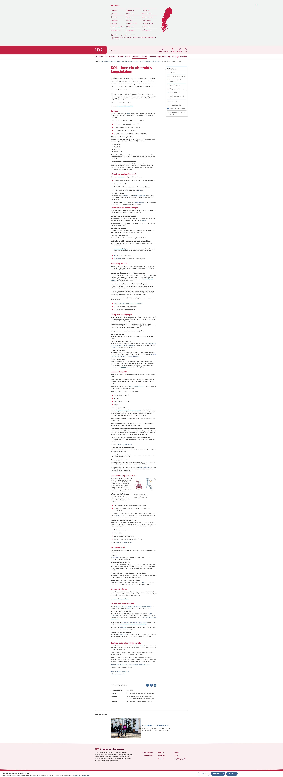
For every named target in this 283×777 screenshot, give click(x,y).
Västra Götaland (148, 23)
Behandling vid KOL (175, 85)
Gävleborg (115, 20)
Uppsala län (131, 30)
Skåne (130, 20)
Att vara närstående (175, 105)
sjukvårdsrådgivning (138, 202)
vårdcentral (121, 177)
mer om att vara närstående (121, 599)
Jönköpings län (116, 30)
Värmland (146, 10)
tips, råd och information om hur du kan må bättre (128, 303)
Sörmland (131, 27)
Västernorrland (148, 17)
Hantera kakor (204, 773)
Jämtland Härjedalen (118, 27)
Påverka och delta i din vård (177, 109)
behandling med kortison (125, 444)
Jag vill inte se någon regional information (123, 35)
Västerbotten (147, 13)
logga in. (140, 190)
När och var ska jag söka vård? (178, 76)
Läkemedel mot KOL (175, 92)
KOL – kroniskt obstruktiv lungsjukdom (171, 61)
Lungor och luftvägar (123, 61)
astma (128, 114)
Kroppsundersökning (120, 249)
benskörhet (115, 347)
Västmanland (147, 20)
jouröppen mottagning (139, 195)
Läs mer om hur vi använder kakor (81, 775)
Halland (114, 23)
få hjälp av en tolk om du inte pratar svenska (134, 622)
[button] (155, 685)
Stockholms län (132, 23)
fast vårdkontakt (122, 634)
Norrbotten (131, 17)
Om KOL (157, 61)
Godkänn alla (232, 773)
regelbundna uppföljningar (135, 386)
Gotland (114, 17)
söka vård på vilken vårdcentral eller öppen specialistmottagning (133, 606)
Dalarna (114, 13)
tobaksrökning (115, 557)
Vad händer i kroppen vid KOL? (177, 97)
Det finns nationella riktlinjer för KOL (177, 113)
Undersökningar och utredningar (175, 80)
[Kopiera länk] (151, 685)
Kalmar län (131, 10)
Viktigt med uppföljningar (177, 89)
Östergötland (147, 30)
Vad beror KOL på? (175, 101)
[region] (141, 774)
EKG (115, 255)
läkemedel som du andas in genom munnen (128, 410)
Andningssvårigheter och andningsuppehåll (142, 61)
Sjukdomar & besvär (110, 61)
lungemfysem (118, 515)
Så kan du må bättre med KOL (125, 106)
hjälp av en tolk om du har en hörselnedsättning (132, 624)
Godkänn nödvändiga (218, 773)
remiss (128, 608)
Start (102, 61)
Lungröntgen (117, 258)
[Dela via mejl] (147, 685)
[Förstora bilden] (145, 485)
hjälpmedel (123, 627)
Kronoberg (131, 13)
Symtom (172, 72)
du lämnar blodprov (144, 467)
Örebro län (147, 27)
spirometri (144, 220)
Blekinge (114, 10)
